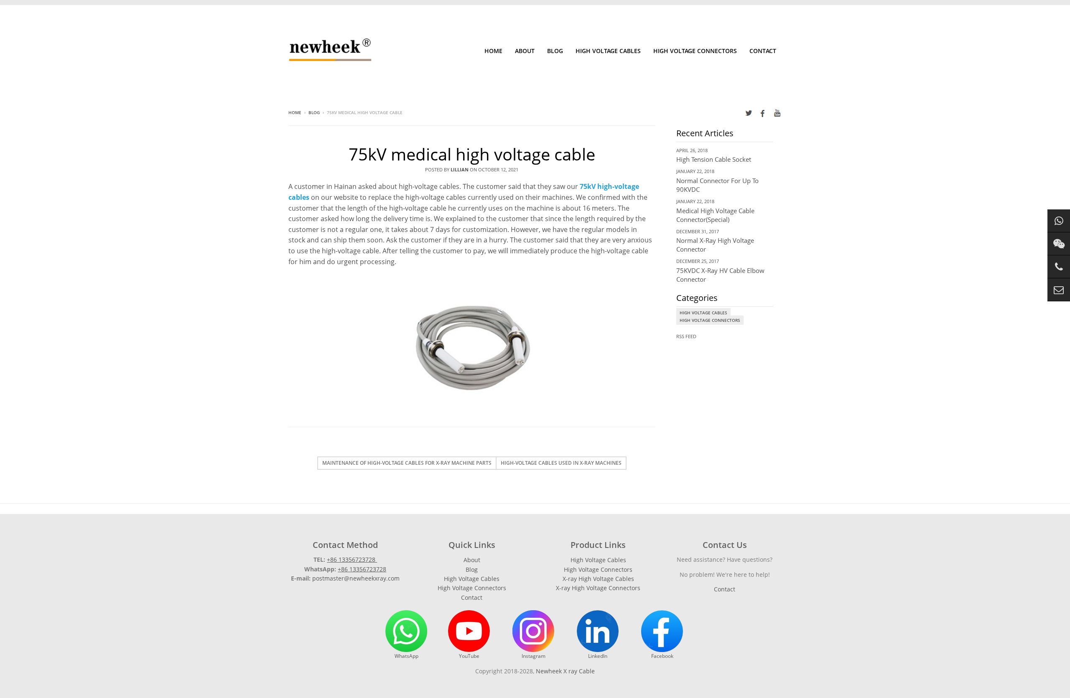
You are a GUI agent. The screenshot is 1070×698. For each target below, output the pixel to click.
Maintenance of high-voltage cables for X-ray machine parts (407, 462)
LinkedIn (597, 656)
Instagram (533, 656)
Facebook (662, 656)
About (525, 51)
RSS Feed (686, 336)
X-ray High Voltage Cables (598, 579)
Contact (762, 51)
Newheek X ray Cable (565, 671)
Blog (555, 51)
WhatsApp (406, 656)
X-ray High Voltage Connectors (598, 588)
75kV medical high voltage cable (472, 154)
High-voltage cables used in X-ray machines (561, 462)
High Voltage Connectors (695, 51)
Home (493, 51)
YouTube (469, 656)
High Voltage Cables (608, 51)
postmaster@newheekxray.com (356, 578)
